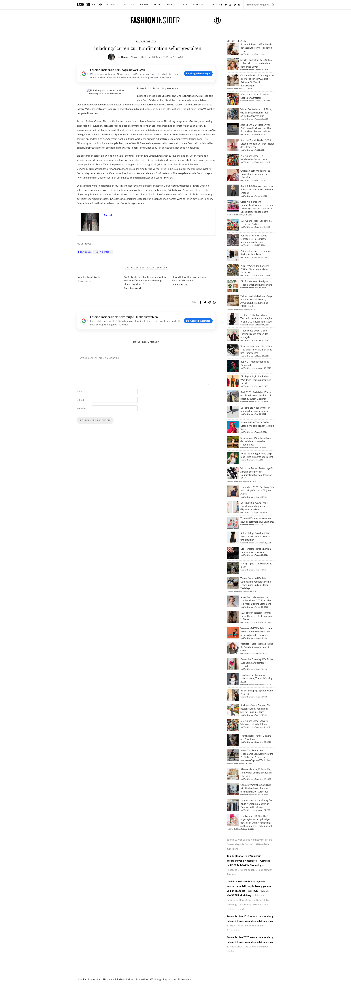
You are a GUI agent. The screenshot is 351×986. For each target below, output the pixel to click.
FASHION (110, 4)
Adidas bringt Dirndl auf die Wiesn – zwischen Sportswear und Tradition (255, 536)
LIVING (184, 4)
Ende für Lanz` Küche (89, 276)
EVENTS (144, 4)
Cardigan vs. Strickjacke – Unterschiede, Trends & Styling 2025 (256, 678)
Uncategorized (146, 41)
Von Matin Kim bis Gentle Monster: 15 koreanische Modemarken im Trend (253, 239)
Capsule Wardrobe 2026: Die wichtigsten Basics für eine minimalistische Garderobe (255, 788)
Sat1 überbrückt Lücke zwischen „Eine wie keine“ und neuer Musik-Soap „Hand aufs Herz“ (145, 280)
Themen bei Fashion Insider (118, 979)
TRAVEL (158, 4)
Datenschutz (185, 979)
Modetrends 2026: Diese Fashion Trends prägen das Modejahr (254, 334)
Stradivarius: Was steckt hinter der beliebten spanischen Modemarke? (256, 441)
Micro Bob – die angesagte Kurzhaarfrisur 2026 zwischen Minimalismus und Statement (256, 600)
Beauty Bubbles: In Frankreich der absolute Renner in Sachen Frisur (256, 47)
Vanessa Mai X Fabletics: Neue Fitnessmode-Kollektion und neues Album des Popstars (256, 631)
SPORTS (171, 4)
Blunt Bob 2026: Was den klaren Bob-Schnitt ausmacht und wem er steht (257, 189)
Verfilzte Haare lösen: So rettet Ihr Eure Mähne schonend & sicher (256, 647)
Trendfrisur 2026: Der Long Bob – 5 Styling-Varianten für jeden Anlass (257, 490)
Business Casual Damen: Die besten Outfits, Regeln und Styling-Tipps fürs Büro (255, 708)
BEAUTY (128, 4)
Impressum (169, 979)
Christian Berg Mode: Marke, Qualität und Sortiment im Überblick (255, 174)
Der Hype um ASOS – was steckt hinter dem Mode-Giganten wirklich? (254, 506)
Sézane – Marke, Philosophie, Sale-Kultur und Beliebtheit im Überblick (256, 772)
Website (81, 408)
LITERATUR (214, 4)
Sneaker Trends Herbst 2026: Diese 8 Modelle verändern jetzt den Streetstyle (257, 143)
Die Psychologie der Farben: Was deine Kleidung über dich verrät (255, 379)
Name (80, 391)
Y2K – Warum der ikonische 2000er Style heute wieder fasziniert (254, 269)
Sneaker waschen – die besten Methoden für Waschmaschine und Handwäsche (256, 349)
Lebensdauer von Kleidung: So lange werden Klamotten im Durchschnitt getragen (256, 803)
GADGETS (198, 4)
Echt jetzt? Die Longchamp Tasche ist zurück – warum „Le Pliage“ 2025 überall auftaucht (256, 318)
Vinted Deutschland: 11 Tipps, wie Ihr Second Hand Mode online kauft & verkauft (256, 112)
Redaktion (142, 979)
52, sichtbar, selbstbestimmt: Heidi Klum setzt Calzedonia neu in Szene (257, 616)
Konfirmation (103, 252)
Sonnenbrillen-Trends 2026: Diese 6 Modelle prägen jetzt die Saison (257, 426)
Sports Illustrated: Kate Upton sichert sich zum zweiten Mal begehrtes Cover (256, 63)
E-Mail (80, 399)
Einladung (84, 252)
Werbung (155, 979)
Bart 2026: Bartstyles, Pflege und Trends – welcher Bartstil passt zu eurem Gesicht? (255, 395)
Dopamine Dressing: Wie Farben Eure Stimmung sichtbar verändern (257, 662)
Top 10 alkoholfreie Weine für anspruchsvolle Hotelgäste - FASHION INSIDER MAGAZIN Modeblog (248, 860)
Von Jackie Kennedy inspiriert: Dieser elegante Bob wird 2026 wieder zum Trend (250, 844)
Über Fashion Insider (88, 979)
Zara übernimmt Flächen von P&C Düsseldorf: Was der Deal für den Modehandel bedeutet (256, 128)
